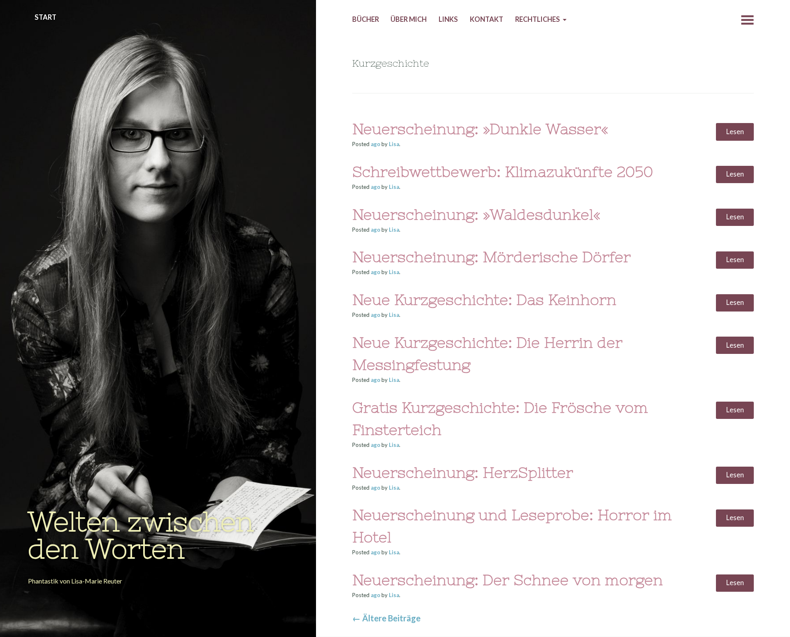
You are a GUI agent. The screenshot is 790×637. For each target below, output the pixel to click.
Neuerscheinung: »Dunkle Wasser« (480, 129)
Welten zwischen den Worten (141, 535)
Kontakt (486, 19)
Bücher (365, 19)
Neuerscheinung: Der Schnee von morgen (507, 580)
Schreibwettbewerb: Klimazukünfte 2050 (502, 171)
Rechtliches (537, 19)
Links (448, 19)
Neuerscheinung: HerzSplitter (462, 472)
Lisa (394, 144)
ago (375, 144)
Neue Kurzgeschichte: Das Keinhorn (484, 299)
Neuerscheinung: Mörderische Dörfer (491, 257)
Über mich (408, 19)
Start (45, 17)
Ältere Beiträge (386, 618)
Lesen (735, 132)
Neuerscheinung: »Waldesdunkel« (476, 214)
